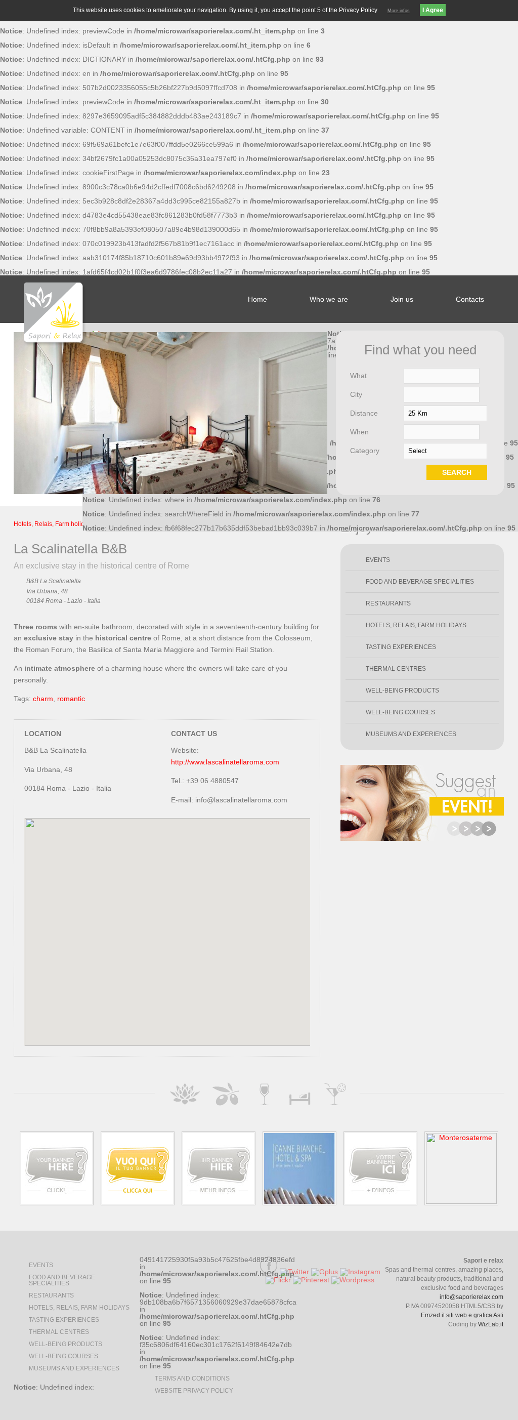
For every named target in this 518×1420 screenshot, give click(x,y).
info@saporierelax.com (471, 1297)
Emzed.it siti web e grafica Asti (462, 1315)
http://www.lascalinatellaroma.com (225, 762)
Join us (402, 299)
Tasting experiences (401, 647)
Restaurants (388, 603)
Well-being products (402, 690)
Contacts (470, 299)
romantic (71, 699)
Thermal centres (396, 668)
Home (257, 299)
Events (378, 559)
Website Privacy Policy (194, 1390)
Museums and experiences (411, 734)
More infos (398, 10)
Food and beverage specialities (420, 581)
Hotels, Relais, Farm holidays (54, 524)
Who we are (329, 299)
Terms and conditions (192, 1378)
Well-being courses (400, 712)
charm (43, 699)
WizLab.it (490, 1324)
